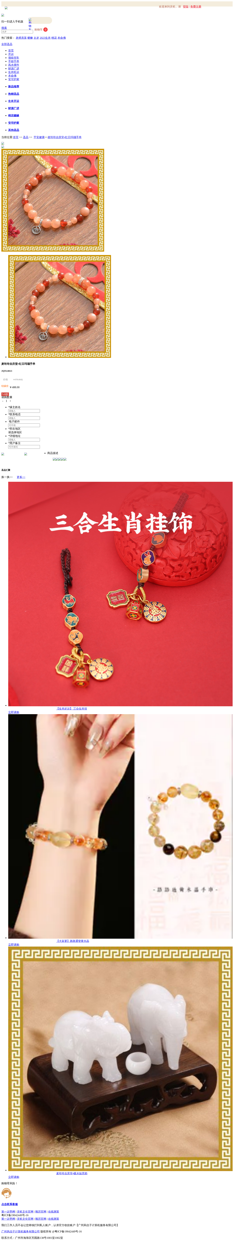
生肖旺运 (13, 72)
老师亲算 (21, 37)
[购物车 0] (40, 20)
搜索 (4, 27)
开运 (11, 54)
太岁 (36, 37)
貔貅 (30, 37)
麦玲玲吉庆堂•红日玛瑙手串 (65, 137)
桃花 (54, 37)
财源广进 (13, 68)
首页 (11, 50)
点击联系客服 (9, 1204)
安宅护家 (13, 79)
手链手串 (13, 61)
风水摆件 (13, 64)
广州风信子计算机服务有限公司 (20, 1231)
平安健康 (39, 137)
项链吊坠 (13, 57)
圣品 (25, 137)
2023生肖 (45, 37)
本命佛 (62, 37)
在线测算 (53, 1211)
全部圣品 (6, 44)
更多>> (21, 477)
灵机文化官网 (25, 1211)
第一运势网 (8, 1211)
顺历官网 (40, 1211)
